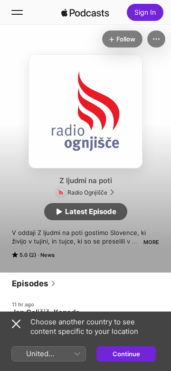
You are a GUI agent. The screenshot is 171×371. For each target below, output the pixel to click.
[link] (34, 283)
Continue (126, 354)
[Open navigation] (17, 12)
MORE (151, 242)
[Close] (16, 324)
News (47, 255)
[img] (85, 12)
